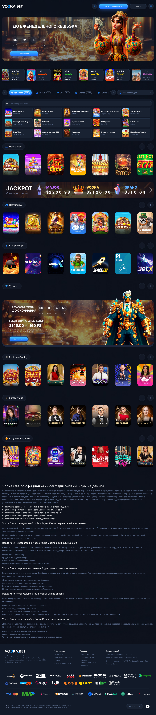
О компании (58, 654)
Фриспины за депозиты (62, 663)
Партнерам (84, 665)
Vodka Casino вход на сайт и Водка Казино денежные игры (29, 519)
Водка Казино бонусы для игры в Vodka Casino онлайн (27, 516)
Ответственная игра (87, 657)
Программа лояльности (63, 657)
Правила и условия (87, 654)
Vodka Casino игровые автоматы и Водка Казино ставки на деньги (32, 513)
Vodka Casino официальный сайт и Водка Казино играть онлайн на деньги (35, 507)
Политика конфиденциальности (88, 661)
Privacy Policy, (142, 661)
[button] (5, 92)
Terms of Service (112, 664)
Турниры (57, 660)
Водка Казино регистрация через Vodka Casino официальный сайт (32, 510)
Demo (11, 177)
